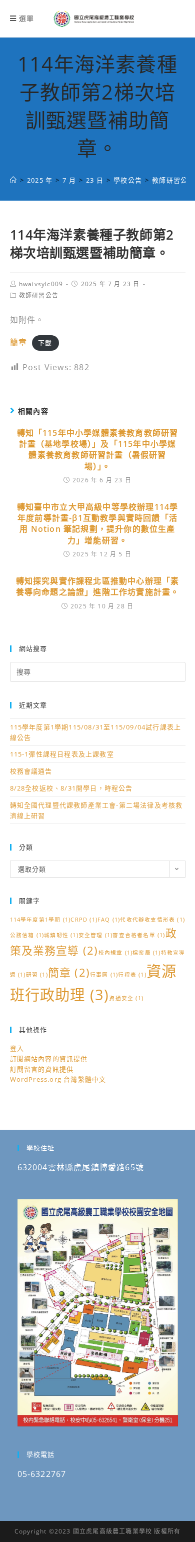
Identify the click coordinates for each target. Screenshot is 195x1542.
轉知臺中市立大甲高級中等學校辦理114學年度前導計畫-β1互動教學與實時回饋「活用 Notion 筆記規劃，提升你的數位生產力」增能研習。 (97, 523)
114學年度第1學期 (40, 919)
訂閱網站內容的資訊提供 (49, 1058)
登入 (17, 1048)
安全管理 (95, 935)
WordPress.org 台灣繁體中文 (58, 1079)
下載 (45, 342)
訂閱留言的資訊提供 (42, 1069)
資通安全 (126, 998)
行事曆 (104, 974)
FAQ (109, 919)
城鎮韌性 (61, 935)
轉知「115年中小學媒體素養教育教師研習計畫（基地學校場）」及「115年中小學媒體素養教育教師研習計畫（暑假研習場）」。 (97, 449)
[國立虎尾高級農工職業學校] (13, 180)
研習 (37, 974)
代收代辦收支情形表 (152, 919)
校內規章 (115, 952)
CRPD (84, 919)
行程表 (132, 974)
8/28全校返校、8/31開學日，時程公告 (71, 788)
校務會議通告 (31, 771)
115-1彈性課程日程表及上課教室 (62, 753)
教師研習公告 (38, 295)
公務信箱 (27, 935)
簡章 (18, 342)
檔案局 (146, 952)
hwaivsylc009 (41, 284)
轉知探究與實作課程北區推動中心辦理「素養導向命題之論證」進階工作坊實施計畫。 (98, 586)
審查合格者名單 (138, 935)
